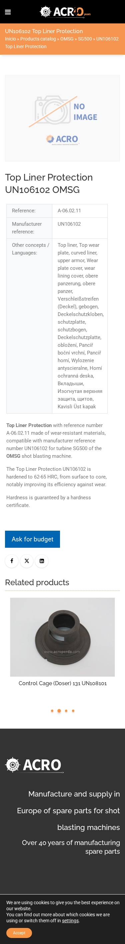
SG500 (85, 38)
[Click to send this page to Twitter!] (26, 561)
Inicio (10, 38)
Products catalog (38, 38)
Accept (19, 933)
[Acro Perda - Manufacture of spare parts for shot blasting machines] (65, 12)
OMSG (67, 38)
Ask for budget (32, 539)
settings (70, 920)
